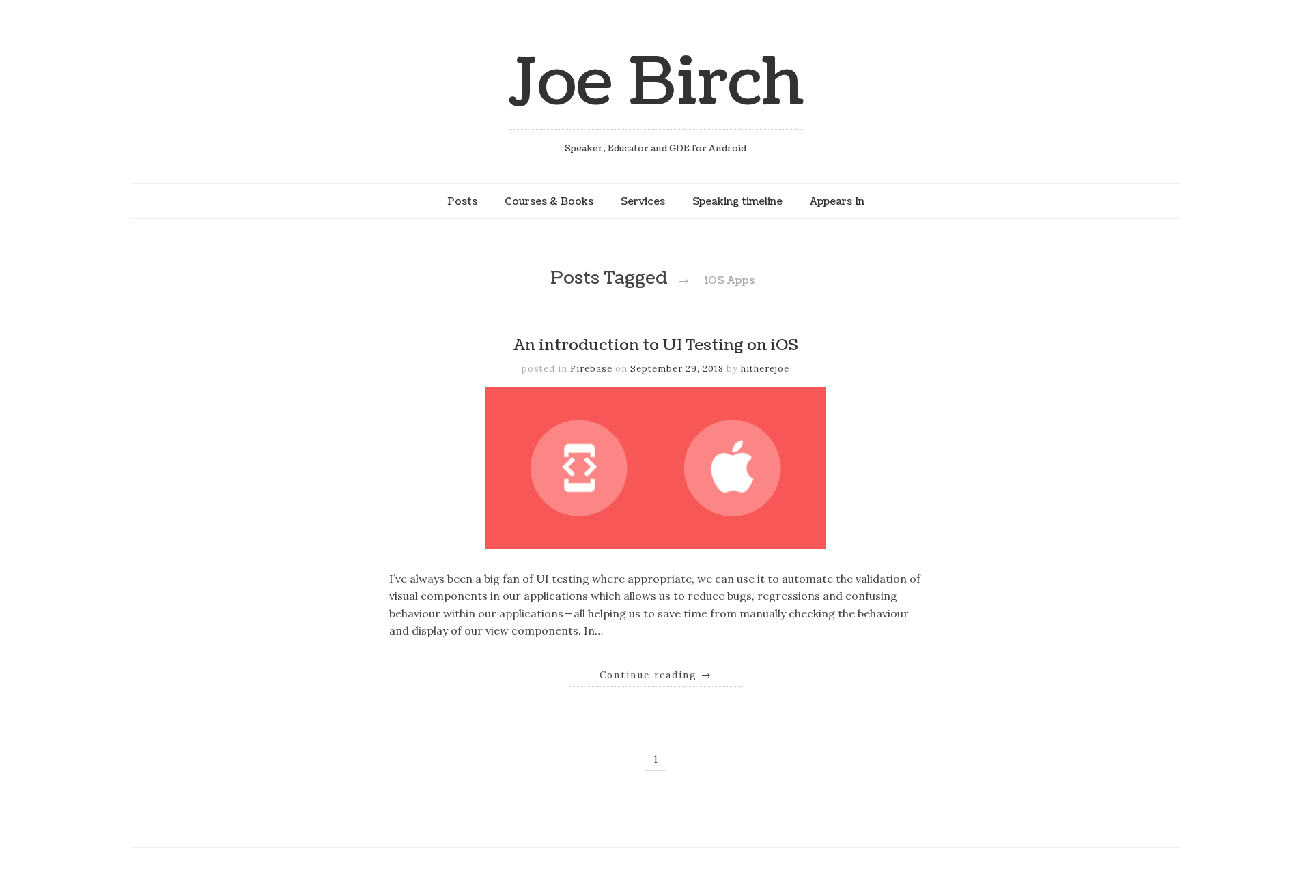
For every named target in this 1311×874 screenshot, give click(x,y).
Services (643, 201)
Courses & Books (549, 201)
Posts (462, 201)
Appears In (837, 201)
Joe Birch (655, 83)
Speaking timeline (737, 201)
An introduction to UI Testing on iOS (655, 345)
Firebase (591, 369)
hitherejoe (765, 369)
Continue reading (656, 675)
